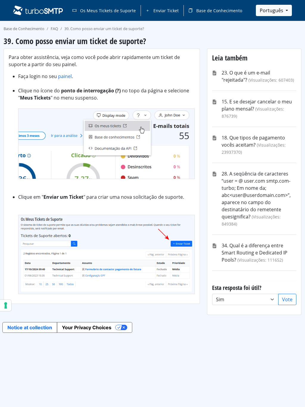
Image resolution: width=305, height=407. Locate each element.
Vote (287, 299)
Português (272, 10)
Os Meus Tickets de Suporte (107, 10)
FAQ (54, 28)
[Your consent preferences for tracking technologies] (5, 305)
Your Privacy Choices (86, 327)
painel (65, 76)
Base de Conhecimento (218, 10)
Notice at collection (29, 327)
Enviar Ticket (165, 10)
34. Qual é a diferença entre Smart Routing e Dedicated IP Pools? (254, 252)
